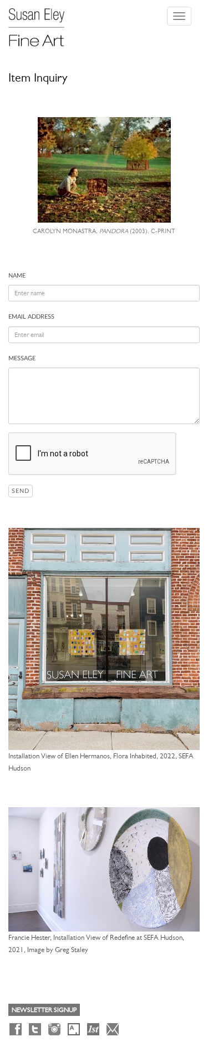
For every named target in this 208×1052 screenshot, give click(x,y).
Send (20, 491)
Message (21, 358)
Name (17, 276)
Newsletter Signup (44, 1010)
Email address (31, 317)
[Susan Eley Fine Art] (41, 23)
